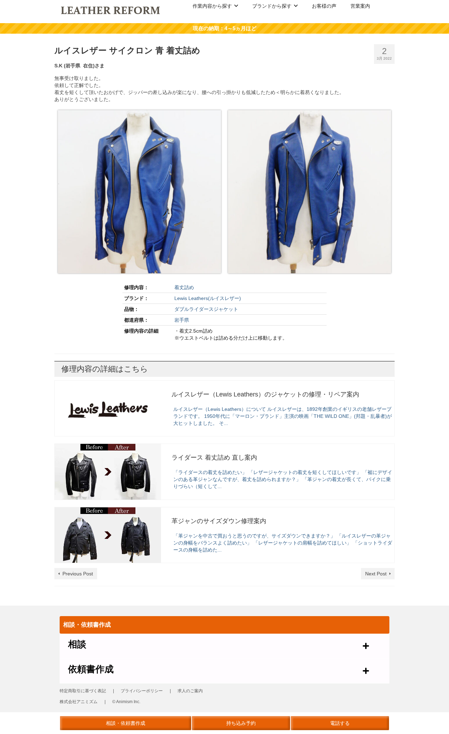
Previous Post (77, 573)
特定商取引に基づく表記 (83, 690)
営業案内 (360, 6)
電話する (340, 723)
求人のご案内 (190, 690)
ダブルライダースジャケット (206, 309)
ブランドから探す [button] (271, 6)
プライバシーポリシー (142, 690)
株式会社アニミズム (79, 701)
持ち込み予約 (241, 723)
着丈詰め (184, 287)
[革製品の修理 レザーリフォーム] (111, 10)
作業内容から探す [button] (212, 6)
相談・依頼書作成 (125, 723)
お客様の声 (324, 6)
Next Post (376, 573)
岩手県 (181, 320)
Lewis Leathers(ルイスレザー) (207, 298)
